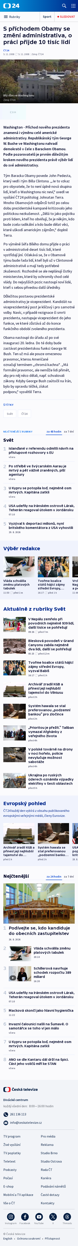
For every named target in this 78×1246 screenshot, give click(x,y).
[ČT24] (11, 5)
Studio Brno (49, 1153)
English (7, 1238)
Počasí (8, 1178)
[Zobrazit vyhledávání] (64, 5)
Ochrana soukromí (28, 1238)
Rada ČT (46, 1170)
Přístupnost (52, 1238)
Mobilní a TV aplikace (18, 1195)
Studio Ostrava (51, 1161)
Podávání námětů (53, 1186)
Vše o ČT (9, 1203)
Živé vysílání (11, 1145)
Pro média (48, 1136)
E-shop (8, 1186)
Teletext (9, 1161)
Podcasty (9, 1170)
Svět (10, 414)
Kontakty (47, 1203)
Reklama (47, 1145)
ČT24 (6, 50)
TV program (11, 1136)
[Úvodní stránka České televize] (20, 1089)
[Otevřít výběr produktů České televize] (73, 5)
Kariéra (46, 1178)
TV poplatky (12, 1153)
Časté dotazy (50, 1195)
